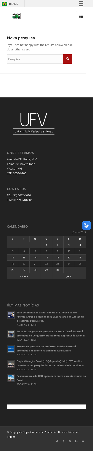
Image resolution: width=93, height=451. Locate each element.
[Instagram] (70, 441)
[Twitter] (57, 441)
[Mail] (83, 441)
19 (12, 263)
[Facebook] (63, 441)
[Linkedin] (76, 441)
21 (35, 263)
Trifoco (11, 436)
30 (57, 269)
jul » (69, 276)
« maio (24, 276)
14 (35, 257)
